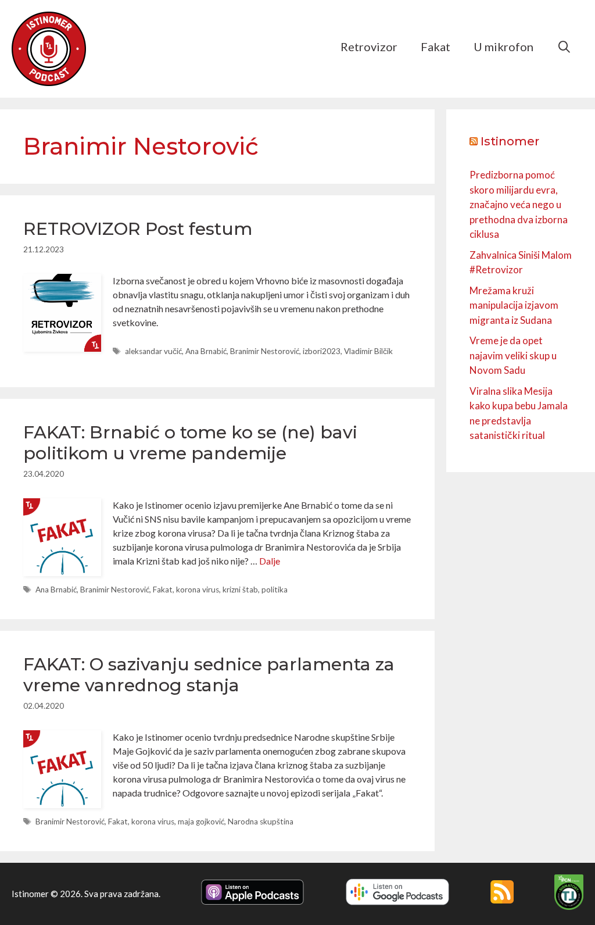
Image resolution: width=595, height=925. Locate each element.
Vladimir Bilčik (368, 351)
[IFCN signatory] (568, 906)
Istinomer (510, 141)
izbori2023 (321, 351)
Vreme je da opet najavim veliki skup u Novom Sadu (513, 355)
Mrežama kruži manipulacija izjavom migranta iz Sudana (513, 305)
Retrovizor (368, 46)
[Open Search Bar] (564, 46)
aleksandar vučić (153, 351)
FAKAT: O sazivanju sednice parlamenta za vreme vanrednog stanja (209, 674)
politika (274, 589)
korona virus (197, 589)
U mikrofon (503, 46)
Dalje (269, 560)
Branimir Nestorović (264, 351)
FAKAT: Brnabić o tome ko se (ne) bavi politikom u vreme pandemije (190, 443)
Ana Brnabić (206, 351)
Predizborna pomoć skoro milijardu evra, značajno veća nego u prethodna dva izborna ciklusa (518, 204)
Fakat (435, 46)
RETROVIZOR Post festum (137, 229)
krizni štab (240, 589)
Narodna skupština (260, 821)
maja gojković (201, 821)
